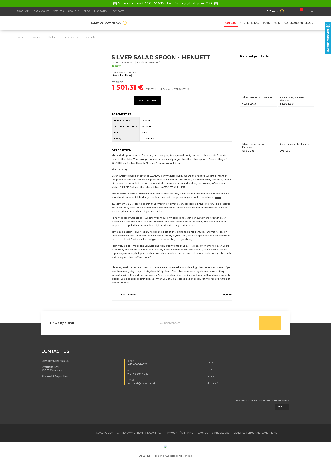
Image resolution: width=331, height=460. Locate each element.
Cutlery (230, 22)
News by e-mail (62, 323)
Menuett (90, 37)
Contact (118, 11)
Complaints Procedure (213, 432)
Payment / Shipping (180, 432)
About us (73, 11)
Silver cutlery (71, 37)
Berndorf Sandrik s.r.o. (42, 23)
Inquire (227, 294)
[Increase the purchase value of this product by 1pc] (126, 98)
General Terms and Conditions (255, 432)
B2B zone (272, 11)
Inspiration (101, 11)
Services (58, 11)
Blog (87, 11)
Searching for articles (162, 23)
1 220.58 (165, 88)
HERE (182, 187)
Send (270, 323)
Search (185, 23)
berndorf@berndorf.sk (141, 383)
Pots (266, 22)
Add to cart (147, 100)
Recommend (129, 294)
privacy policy (282, 400)
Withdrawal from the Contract (140, 432)
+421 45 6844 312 (137, 373)
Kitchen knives (249, 22)
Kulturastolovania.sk (106, 22)
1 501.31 (124, 87)
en (311, 11)
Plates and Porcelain (298, 22)
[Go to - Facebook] (305, 432)
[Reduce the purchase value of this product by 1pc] (126, 103)
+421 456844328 (137, 364)
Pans (276, 22)
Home (20, 37)
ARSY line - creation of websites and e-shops (165, 455)
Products (23, 11)
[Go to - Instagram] (311, 432)
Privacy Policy (103, 432)
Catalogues (41, 11)
